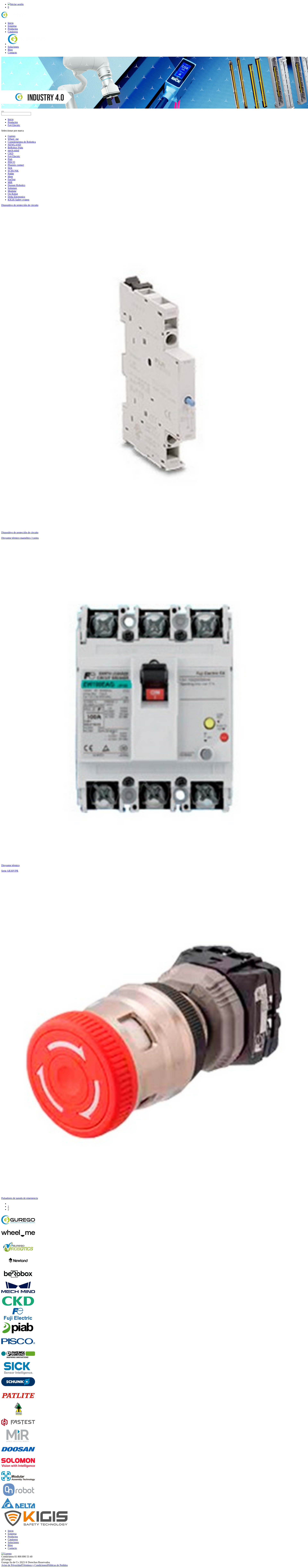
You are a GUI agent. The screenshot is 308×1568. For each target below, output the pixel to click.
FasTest (11, 179)
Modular (12, 191)
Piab (10, 159)
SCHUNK (13, 170)
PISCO (11, 162)
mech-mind (13, 150)
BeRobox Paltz (15, 147)
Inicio (10, 23)
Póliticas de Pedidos (57, 1565)
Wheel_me (13, 139)
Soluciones (13, 46)
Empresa (12, 26)
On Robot (13, 194)
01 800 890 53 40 (23, 1556)
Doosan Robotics (16, 185)
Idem (10, 176)
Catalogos (13, 31)
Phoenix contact (16, 165)
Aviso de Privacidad (11, 1565)
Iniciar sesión (17, 4)
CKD (10, 153)
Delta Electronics (16, 196)
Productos (13, 28)
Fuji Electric (14, 125)
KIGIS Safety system (18, 199)
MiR (10, 182)
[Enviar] (2, 111)
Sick (10, 167)
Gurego (11, 136)
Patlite (11, 173)
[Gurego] (13, 17)
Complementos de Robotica (22, 141)
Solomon (12, 188)
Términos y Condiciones (34, 1565)
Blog (10, 49)
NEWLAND (14, 144)
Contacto (12, 52)
